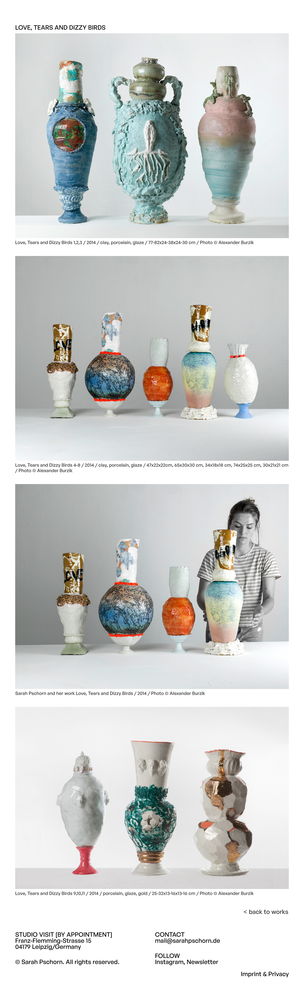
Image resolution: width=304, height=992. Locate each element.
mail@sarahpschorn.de (187, 940)
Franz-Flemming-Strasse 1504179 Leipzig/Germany (53, 943)
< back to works (265, 911)
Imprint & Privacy (265, 974)
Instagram (169, 961)
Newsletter (202, 961)
